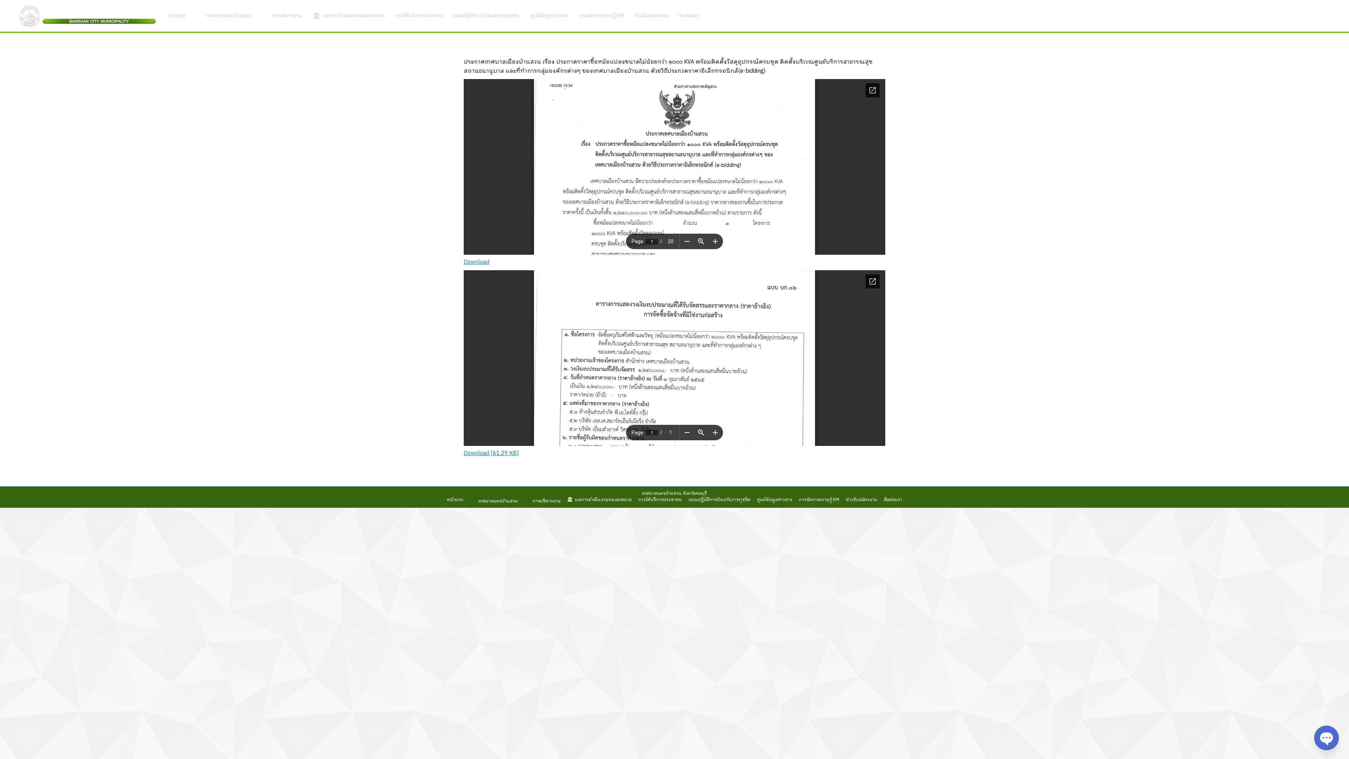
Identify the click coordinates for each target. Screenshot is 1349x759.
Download (476, 262)
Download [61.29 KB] (491, 453)
